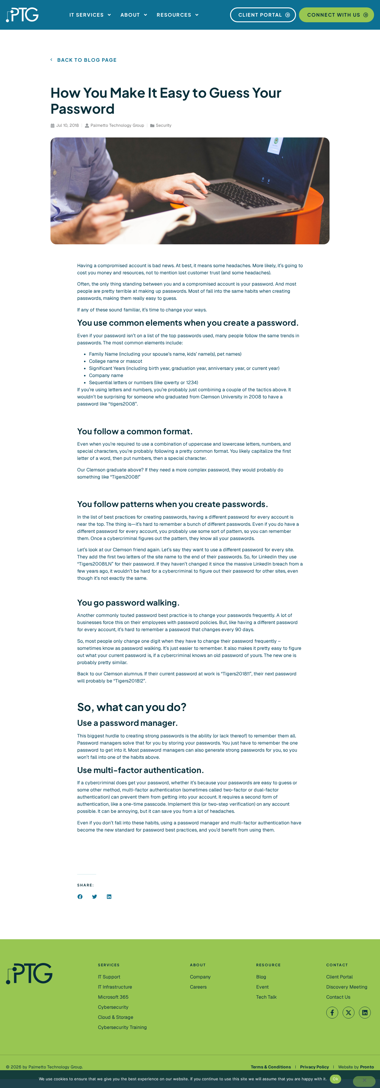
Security (164, 125)
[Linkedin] (365, 1013)
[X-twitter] (348, 1013)
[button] (80, 896)
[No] (364, 1081)
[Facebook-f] (332, 1013)
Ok (335, 1078)
